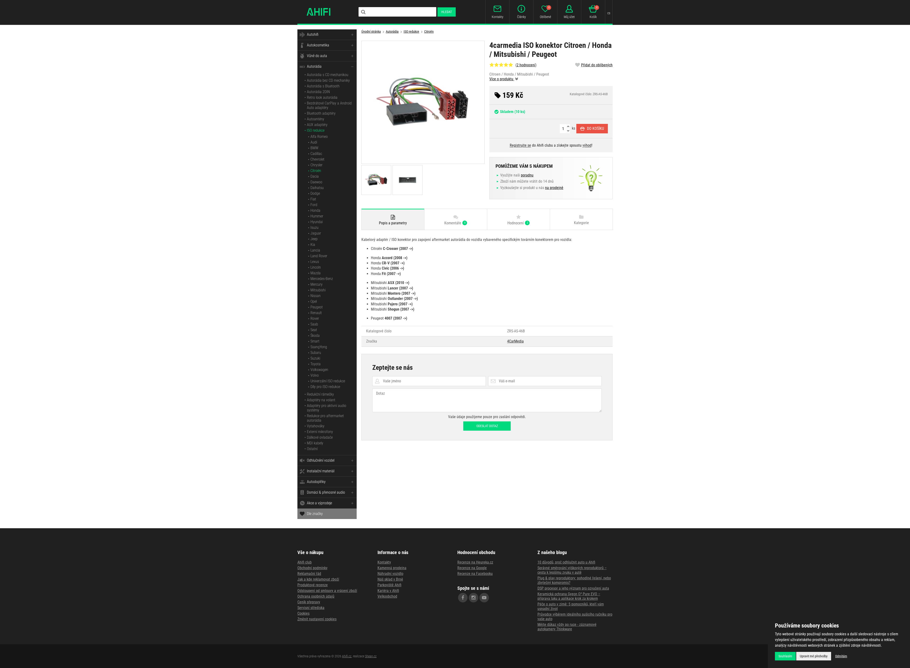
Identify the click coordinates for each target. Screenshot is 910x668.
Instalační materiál (320, 471)
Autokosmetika (318, 45)
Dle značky (315, 513)
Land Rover (318, 256)
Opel (313, 301)
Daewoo (316, 182)
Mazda (315, 273)
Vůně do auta (317, 56)
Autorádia (314, 66)
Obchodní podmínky (312, 568)
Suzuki (315, 358)
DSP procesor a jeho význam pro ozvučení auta (573, 588)
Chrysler (316, 165)
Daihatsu (317, 187)
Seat (313, 330)
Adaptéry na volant (321, 400)
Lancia (315, 250)
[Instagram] (473, 597)
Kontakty (384, 562)
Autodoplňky (316, 481)
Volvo (314, 375)
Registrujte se (520, 145)
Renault (316, 313)
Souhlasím (785, 656)
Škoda (315, 335)
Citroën (315, 170)
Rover (314, 318)
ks (573, 128)
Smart (314, 341)
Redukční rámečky (320, 394)
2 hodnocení (526, 65)
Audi (313, 142)
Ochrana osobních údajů (315, 596)
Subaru (315, 352)
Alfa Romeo (319, 136)
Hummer (316, 216)
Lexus (314, 261)
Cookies (303, 613)
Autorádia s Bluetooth (323, 86)
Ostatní (312, 449)
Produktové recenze (312, 585)
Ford (313, 205)
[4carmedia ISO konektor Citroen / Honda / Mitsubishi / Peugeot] (423, 102)
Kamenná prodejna (392, 568)
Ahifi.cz (346, 656)
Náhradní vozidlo (390, 573)
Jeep (314, 239)
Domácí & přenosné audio (326, 492)
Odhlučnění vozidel (320, 460)
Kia (312, 244)
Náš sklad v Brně (390, 579)
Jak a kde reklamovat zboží (318, 579)
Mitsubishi (318, 290)
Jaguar (315, 233)
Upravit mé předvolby (814, 656)
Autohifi (312, 34)
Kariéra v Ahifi (388, 590)
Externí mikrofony (320, 431)
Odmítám (841, 656)
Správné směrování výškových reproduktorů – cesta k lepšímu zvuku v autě (572, 570)
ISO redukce (315, 130)
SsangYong (318, 347)
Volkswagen (319, 369)
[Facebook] (463, 597)
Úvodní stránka (371, 31)
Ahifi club (304, 562)
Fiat (313, 199)
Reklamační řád (309, 573)
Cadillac (316, 153)
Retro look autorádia (322, 97)
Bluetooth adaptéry (321, 113)
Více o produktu (501, 79)
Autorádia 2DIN (318, 92)
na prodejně (554, 187)
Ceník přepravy (308, 602)
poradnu (527, 175)
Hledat (446, 12)
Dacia (314, 176)
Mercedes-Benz (321, 278)
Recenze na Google (472, 568)
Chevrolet (317, 159)
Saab (314, 324)
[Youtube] (484, 597)
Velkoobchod (387, 596)
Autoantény (315, 119)
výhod (587, 145)
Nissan (315, 295)
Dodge (315, 193)
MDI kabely (315, 443)
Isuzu (314, 227)
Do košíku (595, 128)
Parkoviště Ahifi (389, 585)
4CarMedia (515, 341)
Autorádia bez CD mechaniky (328, 80)
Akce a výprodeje (319, 503)
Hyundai (316, 222)
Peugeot (316, 307)
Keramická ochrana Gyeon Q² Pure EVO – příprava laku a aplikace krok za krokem (568, 596)
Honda (315, 210)
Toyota (315, 364)
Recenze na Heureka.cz (475, 562)
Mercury (316, 284)
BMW (314, 148)
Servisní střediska (310, 607)
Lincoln (315, 267)
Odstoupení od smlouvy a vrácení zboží (327, 590)
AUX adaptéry (317, 124)
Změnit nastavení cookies (317, 619)
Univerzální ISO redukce (327, 381)
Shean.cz (371, 656)
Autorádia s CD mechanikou (327, 74)
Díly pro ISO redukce (325, 386)
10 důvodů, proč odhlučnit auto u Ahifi (566, 562)
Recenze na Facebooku (475, 573)
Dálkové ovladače (320, 437)
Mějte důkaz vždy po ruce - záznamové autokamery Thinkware (566, 626)
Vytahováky (315, 426)
